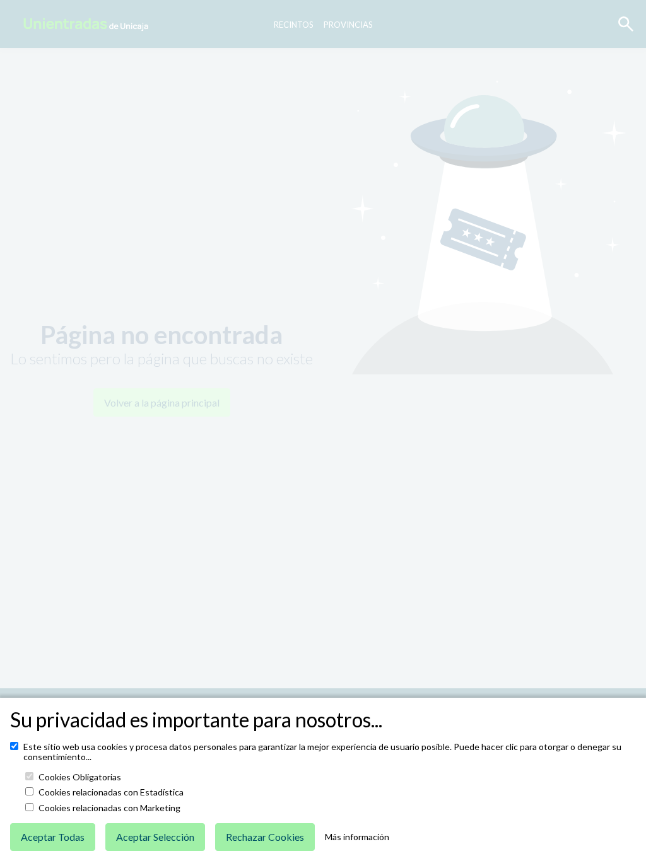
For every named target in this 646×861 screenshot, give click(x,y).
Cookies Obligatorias (79, 777)
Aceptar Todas (53, 837)
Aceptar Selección (155, 837)
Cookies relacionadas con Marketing (109, 808)
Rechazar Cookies (265, 837)
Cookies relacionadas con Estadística (111, 792)
